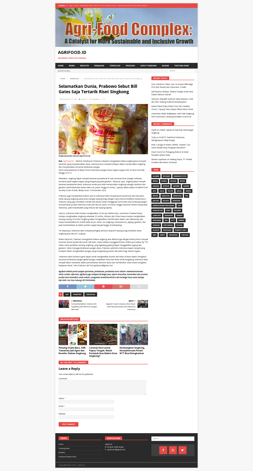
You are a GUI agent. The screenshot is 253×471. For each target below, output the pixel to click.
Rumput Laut (181, 230)
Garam (186, 186)
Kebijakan (99, 65)
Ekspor (166, 186)
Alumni (156, 176)
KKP (179, 205)
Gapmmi (176, 186)
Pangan (156, 225)
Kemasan (176, 201)
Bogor (173, 181)
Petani (179, 225)
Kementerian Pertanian (163, 205)
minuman (157, 220)
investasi (177, 196)
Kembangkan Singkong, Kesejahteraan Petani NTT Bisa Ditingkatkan (132, 350)
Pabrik (181, 220)
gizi (154, 191)
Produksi (130, 65)
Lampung (157, 215)
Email (61, 406)
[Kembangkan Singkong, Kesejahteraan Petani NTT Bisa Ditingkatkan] (134, 334)
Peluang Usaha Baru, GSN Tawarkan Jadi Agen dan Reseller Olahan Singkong (72, 350)
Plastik (156, 230)
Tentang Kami (181, 65)
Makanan (169, 215)
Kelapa (166, 201)
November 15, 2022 (69, 99)
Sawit (162, 235)
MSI (166, 220)
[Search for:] (181, 70)
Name (61, 398)
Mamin (179, 215)
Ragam (165, 65)
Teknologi (115, 65)
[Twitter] (182, 450)
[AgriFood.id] (126, 45)
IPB (186, 196)
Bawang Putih (180, 176)
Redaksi (62, 452)
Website (62, 413)
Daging (156, 186)
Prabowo (77, 294)
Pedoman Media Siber (67, 456)
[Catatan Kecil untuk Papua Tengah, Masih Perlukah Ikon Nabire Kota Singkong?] (103, 334)
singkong (90, 294)
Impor (155, 196)
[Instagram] (173, 450)
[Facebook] (163, 450)
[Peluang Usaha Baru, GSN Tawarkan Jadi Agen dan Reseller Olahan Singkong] (73, 334)
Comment (63, 378)
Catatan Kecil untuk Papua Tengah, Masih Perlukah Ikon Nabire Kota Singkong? (103, 351)
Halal (179, 191)
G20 (66, 294)
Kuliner (177, 210)
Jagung (156, 201)
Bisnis (72, 65)
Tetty (153, 137)
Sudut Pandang (148, 65)
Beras (155, 181)
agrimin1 (84, 99)
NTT (173, 220)
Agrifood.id (68, 161)
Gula (162, 191)
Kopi (168, 210)
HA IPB (170, 191)
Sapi (154, 235)
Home (61, 65)
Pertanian (168, 225)
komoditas (158, 210)
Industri (84, 65)
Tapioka (184, 235)
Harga (188, 191)
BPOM (182, 181)
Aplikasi (166, 176)
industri (166, 196)
